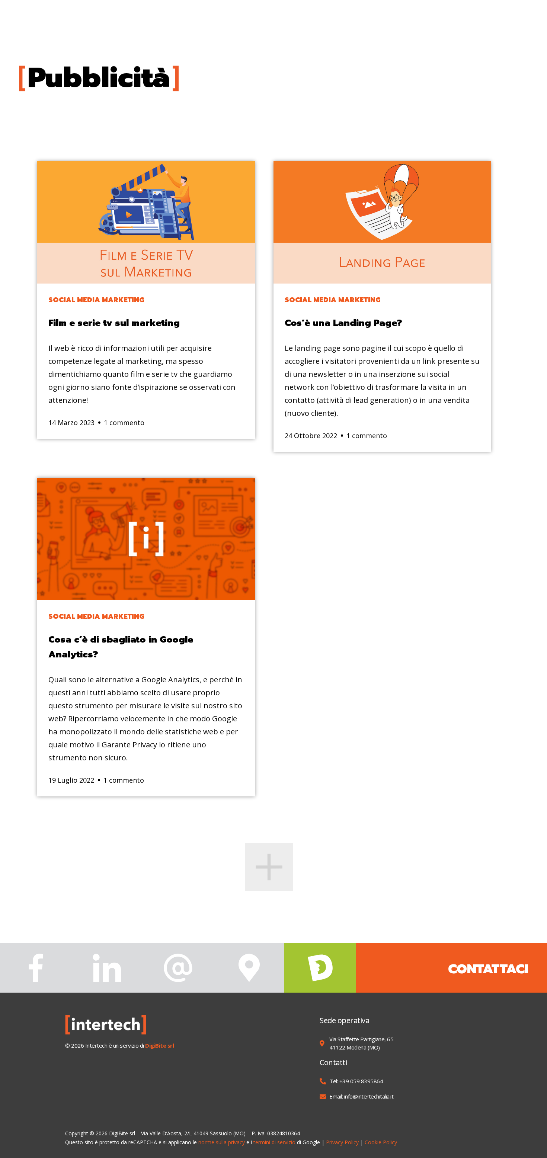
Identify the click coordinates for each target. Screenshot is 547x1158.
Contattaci (488, 969)
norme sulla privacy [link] (221, 1142)
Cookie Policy (381, 1142)
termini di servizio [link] (274, 1142)
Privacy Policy (342, 1142)
